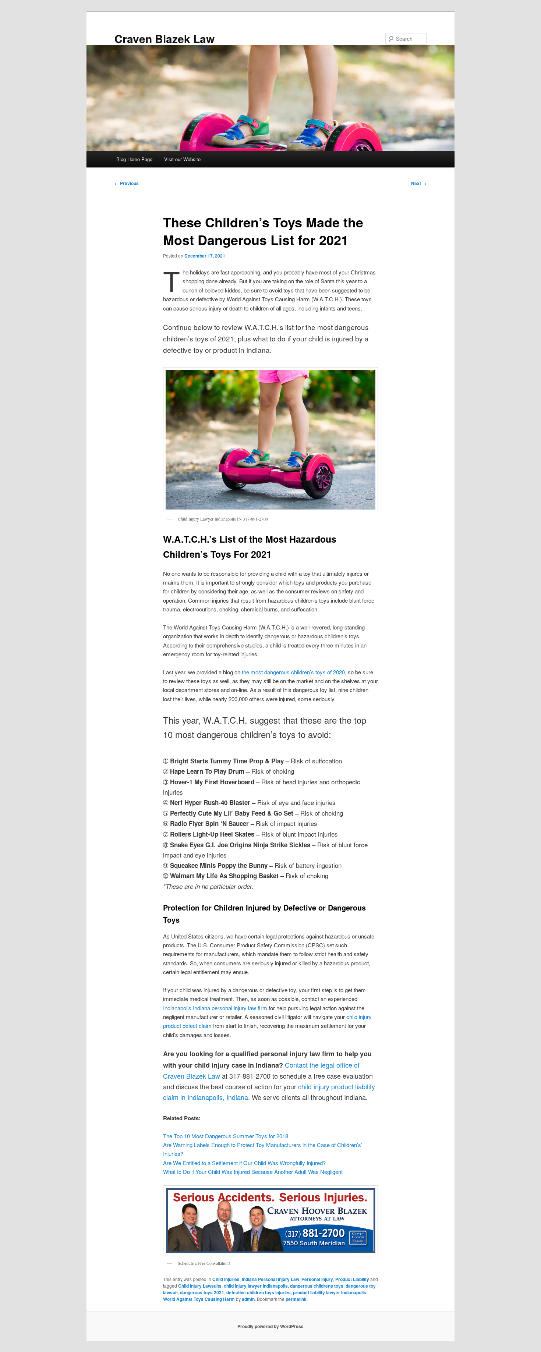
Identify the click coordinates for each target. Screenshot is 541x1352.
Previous (126, 183)
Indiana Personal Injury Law (270, 1279)
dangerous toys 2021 (202, 1292)
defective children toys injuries (258, 1292)
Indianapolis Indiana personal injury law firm (215, 1008)
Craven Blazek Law (164, 38)
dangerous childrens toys (316, 1285)
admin (248, 1299)
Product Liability (352, 1279)
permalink (296, 1299)
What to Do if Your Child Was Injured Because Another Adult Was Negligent (253, 1171)
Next (419, 183)
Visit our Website (182, 159)
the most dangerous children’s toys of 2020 (293, 672)
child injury (313, 1086)
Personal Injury (317, 1279)
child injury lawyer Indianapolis (256, 1285)
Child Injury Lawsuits (200, 1285)
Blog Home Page (134, 159)
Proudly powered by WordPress (270, 1326)
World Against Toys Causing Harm (199, 1299)
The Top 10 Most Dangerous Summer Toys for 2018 (225, 1136)
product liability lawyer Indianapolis (329, 1292)
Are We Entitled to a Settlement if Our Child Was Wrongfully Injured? (244, 1163)
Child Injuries (226, 1279)
